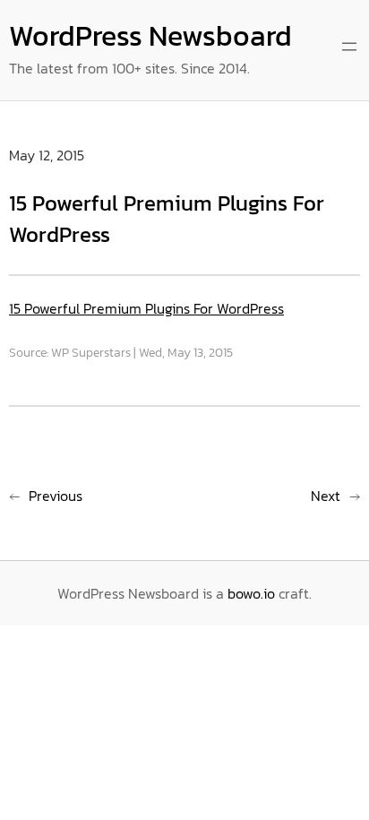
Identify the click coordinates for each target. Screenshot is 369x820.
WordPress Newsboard (150, 35)
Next (325, 495)
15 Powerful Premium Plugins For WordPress (146, 308)
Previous (55, 495)
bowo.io (251, 593)
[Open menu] (349, 46)
